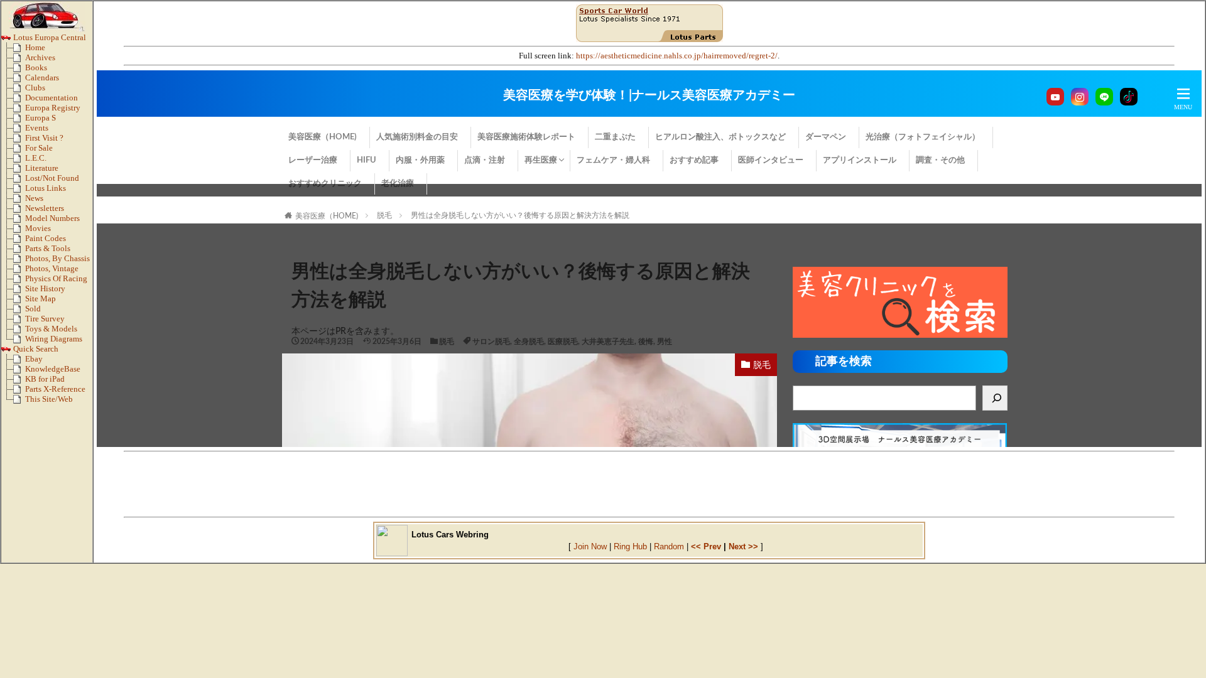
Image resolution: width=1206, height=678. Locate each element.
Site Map (40, 298)
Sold (33, 308)
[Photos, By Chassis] (19, 261)
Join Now (590, 546)
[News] (19, 200)
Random (669, 546)
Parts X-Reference (55, 389)
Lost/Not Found (52, 178)
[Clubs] (19, 90)
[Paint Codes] (19, 241)
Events (36, 128)
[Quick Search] (6, 351)
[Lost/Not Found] (19, 180)
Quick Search (34, 349)
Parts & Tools (47, 248)
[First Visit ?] (19, 140)
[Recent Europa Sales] (19, 311)
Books (36, 67)
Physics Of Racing (56, 278)
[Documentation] (19, 100)
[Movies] (19, 231)
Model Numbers (52, 218)
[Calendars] (19, 80)
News (34, 198)
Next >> (743, 546)
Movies (38, 228)
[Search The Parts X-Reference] (19, 391)
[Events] (19, 130)
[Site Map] (19, 301)
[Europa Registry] (19, 110)
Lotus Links (45, 188)
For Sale (39, 148)
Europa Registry (52, 108)
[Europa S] (19, 120)
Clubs (35, 87)
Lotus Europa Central (48, 37)
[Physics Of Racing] (19, 281)
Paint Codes (45, 238)
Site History (45, 288)
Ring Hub (630, 546)
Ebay (34, 359)
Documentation (51, 98)
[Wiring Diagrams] (19, 341)
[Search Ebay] (19, 361)
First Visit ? (44, 138)
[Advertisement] (649, 484)
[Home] (19, 50)
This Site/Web (49, 399)
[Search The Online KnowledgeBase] (19, 371)
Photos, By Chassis (57, 258)
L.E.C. (35, 158)
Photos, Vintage (52, 268)
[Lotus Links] (19, 190)
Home (35, 47)
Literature (41, 168)
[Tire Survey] (19, 321)
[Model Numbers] (19, 221)
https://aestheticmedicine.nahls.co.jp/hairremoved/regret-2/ (677, 55)
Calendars (42, 77)
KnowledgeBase (52, 369)
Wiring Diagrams (53, 339)
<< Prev (706, 546)
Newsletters (44, 208)
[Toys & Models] (19, 331)
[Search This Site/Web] (19, 401)
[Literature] (19, 170)
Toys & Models (51, 329)
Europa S (40, 118)
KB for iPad (45, 379)
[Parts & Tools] (19, 251)
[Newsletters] (19, 211)
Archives (40, 57)
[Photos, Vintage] (19, 271)
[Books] (19, 70)
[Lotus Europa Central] (6, 40)
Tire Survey (45, 319)
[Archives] (19, 60)
